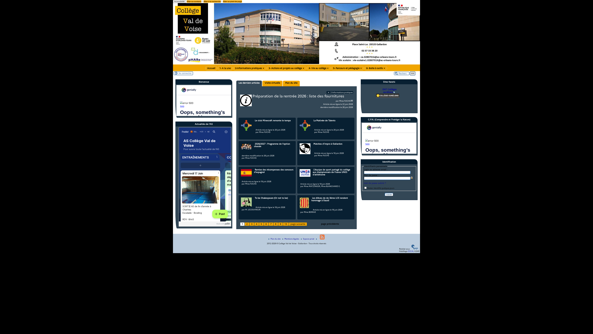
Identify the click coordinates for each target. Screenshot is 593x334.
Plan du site (276, 239)
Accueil (211, 68)
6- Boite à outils (375, 68)
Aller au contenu (194, 1)
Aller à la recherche (212, 1)
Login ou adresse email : (376, 169)
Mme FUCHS (345, 101)
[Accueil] (296, 63)
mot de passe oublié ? (375, 183)
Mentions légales (292, 239)
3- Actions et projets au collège (286, 68)
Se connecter (185, 73)
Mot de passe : (371, 175)
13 (286, 224)
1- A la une (225, 68)
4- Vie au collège (319, 68)
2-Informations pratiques (249, 68)
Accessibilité (179, 1)
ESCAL (411, 251)
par (337, 101)
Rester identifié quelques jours (380, 188)
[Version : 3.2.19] (414, 249)
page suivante (297, 224)
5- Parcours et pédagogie (347, 68)
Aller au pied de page (232, 1)
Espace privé (309, 239)
